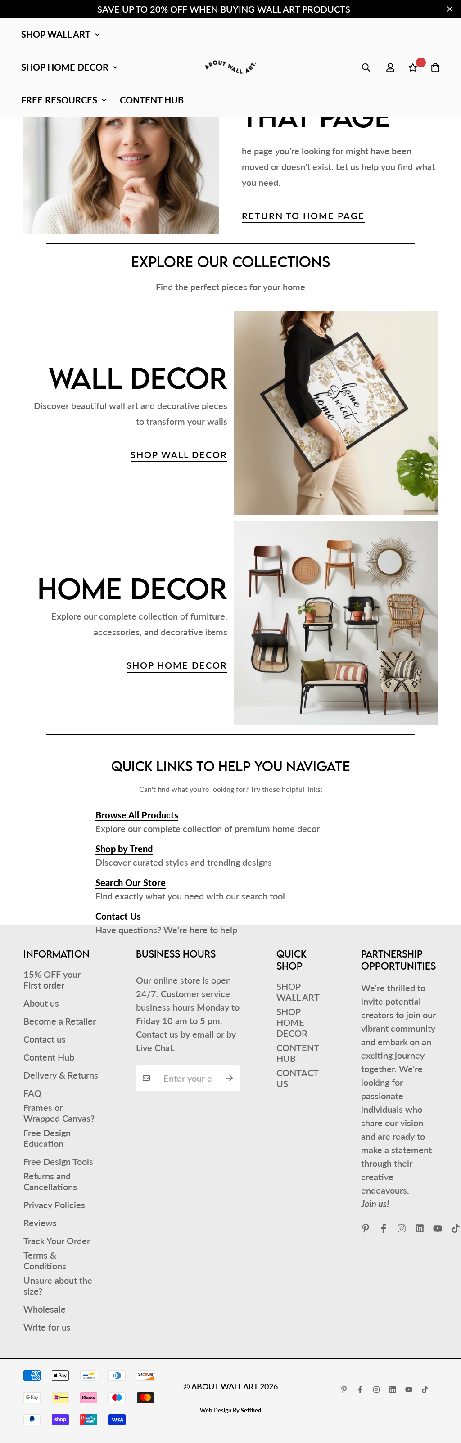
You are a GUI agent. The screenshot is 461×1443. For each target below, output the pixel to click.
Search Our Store (130, 882)
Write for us (47, 1327)
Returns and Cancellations (50, 1181)
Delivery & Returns (60, 1075)
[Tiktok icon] (425, 1389)
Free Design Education (47, 1138)
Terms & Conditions (44, 1260)
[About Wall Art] (230, 67)
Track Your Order (56, 1240)
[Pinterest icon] (366, 1228)
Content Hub (48, 1057)
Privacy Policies (54, 1204)
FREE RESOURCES (59, 99)
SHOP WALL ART (55, 34)
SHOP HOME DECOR (64, 67)
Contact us (44, 1039)
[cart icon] (435, 67)
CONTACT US (297, 1078)
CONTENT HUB (152, 99)
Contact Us (118, 916)
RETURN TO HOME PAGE (303, 215)
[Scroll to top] (441, 1394)
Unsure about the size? (57, 1285)
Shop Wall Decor (179, 454)
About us (41, 1003)
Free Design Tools (58, 1161)
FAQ (32, 1093)
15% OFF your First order (52, 979)
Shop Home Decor (177, 665)
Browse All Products (136, 814)
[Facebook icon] (384, 1228)
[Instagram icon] (402, 1228)
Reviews (40, 1222)
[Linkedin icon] (420, 1228)
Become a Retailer (59, 1021)
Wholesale (44, 1309)
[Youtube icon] (438, 1228)
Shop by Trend (124, 848)
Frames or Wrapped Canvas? (59, 1113)
